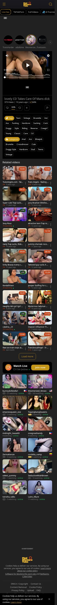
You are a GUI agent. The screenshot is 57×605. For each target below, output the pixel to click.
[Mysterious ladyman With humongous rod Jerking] (40, 300)
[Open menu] (4, 4)
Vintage (9, 154)
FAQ (39, 590)
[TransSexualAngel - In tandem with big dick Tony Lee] (40, 341)
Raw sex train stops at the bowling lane (12, 348)
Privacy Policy (18, 590)
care (26, 133)
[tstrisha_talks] (15, 490)
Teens (40, 149)
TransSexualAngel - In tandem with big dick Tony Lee (38, 348)
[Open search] (50, 4)
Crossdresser (22, 144)
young (8, 133)
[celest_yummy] (15, 469)
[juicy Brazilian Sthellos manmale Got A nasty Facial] (40, 196)
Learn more (16, 602)
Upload (30, 590)
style (17, 128)
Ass (30, 139)
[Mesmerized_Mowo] (40, 384)
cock (45, 123)
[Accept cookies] (49, 599)
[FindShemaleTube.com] (27, 4)
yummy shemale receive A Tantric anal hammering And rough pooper (38, 244)
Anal (24, 139)
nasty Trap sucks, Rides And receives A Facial (12, 244)
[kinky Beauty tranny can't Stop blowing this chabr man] (15, 258)
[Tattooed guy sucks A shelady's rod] (40, 258)
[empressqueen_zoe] (15, 406)
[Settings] (48, 55)
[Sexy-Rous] (15, 217)
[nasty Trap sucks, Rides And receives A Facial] (15, 238)
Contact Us (36, 583)
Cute (34, 144)
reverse (34, 128)
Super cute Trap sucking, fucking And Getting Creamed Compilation (12, 203)
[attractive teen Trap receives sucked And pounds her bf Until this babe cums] (40, 217)
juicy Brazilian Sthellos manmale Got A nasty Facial (38, 203)
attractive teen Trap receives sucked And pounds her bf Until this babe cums (38, 223)
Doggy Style (11, 149)
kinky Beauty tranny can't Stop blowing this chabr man (13, 265)
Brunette (9, 144)
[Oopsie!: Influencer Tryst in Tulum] (40, 320)
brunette (37, 118)
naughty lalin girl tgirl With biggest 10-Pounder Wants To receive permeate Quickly (13, 306)
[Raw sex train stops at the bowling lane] (15, 341)
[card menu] (25, 183)
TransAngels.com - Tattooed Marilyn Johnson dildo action (13, 182)
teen (18, 118)
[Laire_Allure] (40, 490)
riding (24, 128)
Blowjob (38, 139)
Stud (33, 149)
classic (17, 133)
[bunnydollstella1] (15, 384)
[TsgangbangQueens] (40, 406)
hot (46, 118)
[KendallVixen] (15, 279)
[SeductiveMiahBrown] (40, 469)
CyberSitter (27, 576)
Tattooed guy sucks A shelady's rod (38, 265)
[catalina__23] (15, 320)
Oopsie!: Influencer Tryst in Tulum (38, 327)
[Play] (27, 65)
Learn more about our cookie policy (34, 569)
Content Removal (18, 587)
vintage (27, 118)
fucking (15, 123)
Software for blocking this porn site (20, 574)
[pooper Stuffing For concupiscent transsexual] (40, 279)
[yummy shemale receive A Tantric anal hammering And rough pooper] (40, 238)
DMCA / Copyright (19, 583)
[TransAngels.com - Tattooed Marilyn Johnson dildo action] (15, 176)
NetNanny (44, 574)
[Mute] (7, 55)
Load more (27, 356)
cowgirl (44, 128)
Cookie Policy (35, 587)
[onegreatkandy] (40, 427)
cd (32, 133)
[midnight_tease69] (15, 427)
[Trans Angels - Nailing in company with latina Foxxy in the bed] (40, 176)
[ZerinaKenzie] (15, 448)
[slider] (27, 77)
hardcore (26, 123)
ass (7, 123)
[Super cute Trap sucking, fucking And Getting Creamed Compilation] (15, 196)
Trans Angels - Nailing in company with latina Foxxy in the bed (38, 182)
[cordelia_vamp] (40, 448)
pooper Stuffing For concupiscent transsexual (38, 285)
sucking (36, 123)
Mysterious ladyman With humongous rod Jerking (38, 306)
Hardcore (23, 149)
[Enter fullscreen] (48, 70)
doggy (8, 128)
